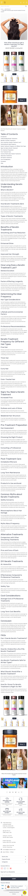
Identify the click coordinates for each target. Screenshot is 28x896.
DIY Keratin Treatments (6, 157)
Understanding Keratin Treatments (9, 138)
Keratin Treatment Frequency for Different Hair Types (13, 146)
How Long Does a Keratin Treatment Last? (11, 142)
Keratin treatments (5, 206)
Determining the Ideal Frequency (8, 144)
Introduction (4, 136)
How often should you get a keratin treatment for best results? (14, 44)
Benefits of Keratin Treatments (8, 140)
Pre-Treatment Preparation (7, 150)
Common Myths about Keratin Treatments (11, 153)
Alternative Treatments (6, 155)
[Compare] (23, 3)
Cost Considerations (5, 159)
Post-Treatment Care (6, 152)
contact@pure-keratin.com (9, 849)
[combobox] (24, 895)
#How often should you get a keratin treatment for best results (14, 774)
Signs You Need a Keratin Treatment (9, 148)
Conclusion (3, 161)
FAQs (2, 163)
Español (24, 895)
